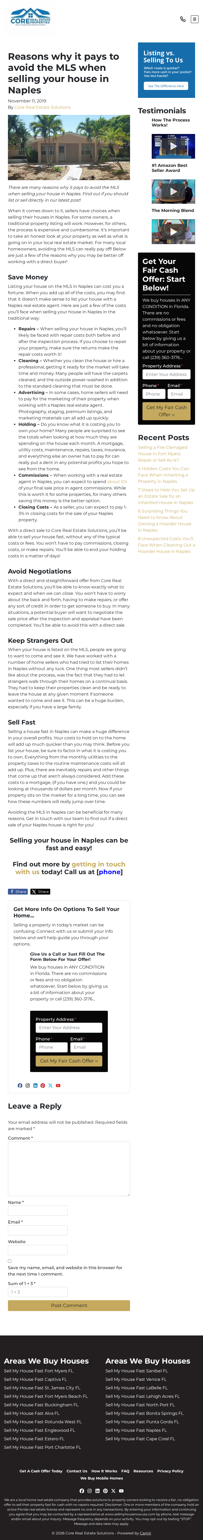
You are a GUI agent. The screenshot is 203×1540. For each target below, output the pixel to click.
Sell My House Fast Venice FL (136, 1379)
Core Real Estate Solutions (43, 107)
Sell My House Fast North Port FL (140, 1404)
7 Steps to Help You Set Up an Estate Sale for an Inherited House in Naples (166, 496)
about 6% (117, 481)
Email (77, 1039)
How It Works (104, 1471)
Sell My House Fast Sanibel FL (136, 1370)
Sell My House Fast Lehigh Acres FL (142, 1396)
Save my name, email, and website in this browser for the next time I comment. (65, 1271)
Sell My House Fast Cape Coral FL (140, 1438)
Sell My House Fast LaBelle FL (136, 1387)
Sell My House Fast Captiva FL (35, 1379)
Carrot (145, 1533)
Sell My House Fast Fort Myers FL (38, 1370)
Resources (143, 1471)
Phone (44, 1039)
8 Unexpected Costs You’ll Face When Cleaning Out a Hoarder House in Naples (166, 545)
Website (17, 1241)
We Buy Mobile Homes (101, 1478)
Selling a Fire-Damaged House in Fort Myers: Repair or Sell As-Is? (162, 454)
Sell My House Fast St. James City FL (42, 1387)
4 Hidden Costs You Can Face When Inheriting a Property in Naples (163, 475)
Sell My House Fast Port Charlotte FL (42, 1447)
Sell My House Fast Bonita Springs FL (144, 1413)
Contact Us (77, 1471)
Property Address (56, 1019)
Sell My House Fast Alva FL (31, 1413)
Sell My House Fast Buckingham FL (41, 1404)
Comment (20, 1138)
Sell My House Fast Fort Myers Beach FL (46, 1396)
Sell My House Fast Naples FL (136, 1430)
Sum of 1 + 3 (21, 1283)
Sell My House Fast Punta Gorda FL (142, 1421)
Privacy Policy (170, 1471)
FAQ (125, 1471)
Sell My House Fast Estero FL (34, 1438)
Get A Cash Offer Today (41, 1471)
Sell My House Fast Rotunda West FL (43, 1421)
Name (16, 1202)
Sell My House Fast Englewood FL (39, 1430)
